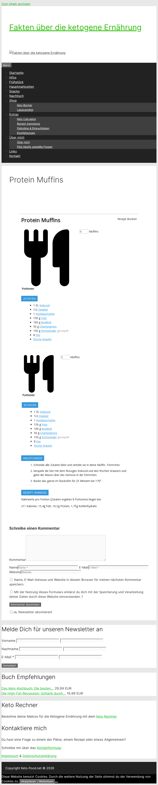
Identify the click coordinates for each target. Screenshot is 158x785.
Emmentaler (48, 331)
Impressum (10, 756)
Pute (44, 318)
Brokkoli (46, 322)
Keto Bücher (24, 105)
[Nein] (56, 782)
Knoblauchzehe (45, 314)
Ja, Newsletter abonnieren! (32, 612)
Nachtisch (16, 96)
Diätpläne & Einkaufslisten (33, 128)
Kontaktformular (49, 748)
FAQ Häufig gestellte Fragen (34, 146)
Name (13, 567)
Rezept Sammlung (28, 123)
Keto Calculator (26, 119)
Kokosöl (45, 305)
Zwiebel (43, 309)
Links (13, 151)
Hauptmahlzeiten (21, 87)
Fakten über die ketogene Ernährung (75, 27)
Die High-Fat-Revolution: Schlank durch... (34, 693)
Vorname (8, 641)
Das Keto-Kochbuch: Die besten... (28, 688)
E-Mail (83, 567)
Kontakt (14, 156)
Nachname (10, 649)
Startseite (16, 73)
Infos (12, 77)
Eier (38, 335)
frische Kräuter (42, 339)
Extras (13, 114)
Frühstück (16, 82)
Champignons (48, 326)
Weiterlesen (46, 781)
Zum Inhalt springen (16, 4)
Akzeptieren (28, 781)
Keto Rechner (106, 716)
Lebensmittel (25, 109)
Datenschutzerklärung (39, 756)
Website (15, 572)
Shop (13, 100)
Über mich (16, 137)
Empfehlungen (26, 133)
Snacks (14, 91)
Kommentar (17, 560)
